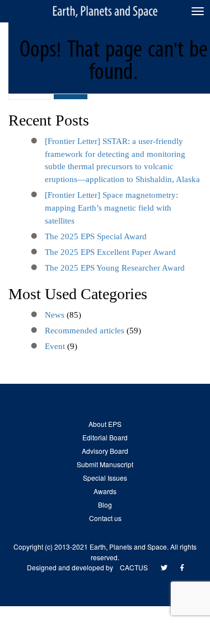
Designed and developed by (73, 567)
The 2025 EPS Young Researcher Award (115, 267)
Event (55, 346)
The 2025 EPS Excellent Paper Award (110, 252)
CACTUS (134, 567)
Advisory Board (105, 450)
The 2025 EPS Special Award (96, 236)
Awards (105, 491)
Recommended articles (84, 330)
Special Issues (105, 477)
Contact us (105, 518)
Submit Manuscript (105, 464)
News (54, 314)
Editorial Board (105, 437)
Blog (105, 504)
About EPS (105, 424)
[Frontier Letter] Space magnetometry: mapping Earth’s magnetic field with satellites (111, 207)
